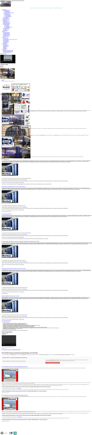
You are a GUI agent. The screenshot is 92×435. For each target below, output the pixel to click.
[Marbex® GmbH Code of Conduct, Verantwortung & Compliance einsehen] (15, 433)
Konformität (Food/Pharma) (22, 425)
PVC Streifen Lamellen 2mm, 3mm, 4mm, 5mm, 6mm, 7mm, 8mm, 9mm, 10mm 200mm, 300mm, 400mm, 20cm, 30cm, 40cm (20, 241)
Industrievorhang (5, 43)
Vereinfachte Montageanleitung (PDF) (10, 425)
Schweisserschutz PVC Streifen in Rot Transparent (11, 154)
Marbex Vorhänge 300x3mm (6, 23)
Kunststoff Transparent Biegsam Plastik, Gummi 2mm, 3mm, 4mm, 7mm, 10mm (14, 268)
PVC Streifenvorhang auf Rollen (7, 10)
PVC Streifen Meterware (7, 27)
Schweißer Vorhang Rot (6, 19)
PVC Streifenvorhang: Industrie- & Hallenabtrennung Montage (11, 349)
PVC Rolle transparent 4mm (6, 33)
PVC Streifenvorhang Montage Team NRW (8, 50)
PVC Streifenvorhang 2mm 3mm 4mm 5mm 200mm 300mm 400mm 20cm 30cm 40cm (14, 366)
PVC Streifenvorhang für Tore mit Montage (8, 51)
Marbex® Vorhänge (4, 9)
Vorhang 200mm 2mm (7, 11)
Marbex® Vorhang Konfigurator (17, 2)
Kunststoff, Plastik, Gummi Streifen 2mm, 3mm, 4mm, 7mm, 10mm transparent (13, 186)
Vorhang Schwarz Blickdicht (6, 18)
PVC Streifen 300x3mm (6, 13)
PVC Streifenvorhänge (5, 30)
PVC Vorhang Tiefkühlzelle (8, 16)
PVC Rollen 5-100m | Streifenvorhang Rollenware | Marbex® (10, 39)
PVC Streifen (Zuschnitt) (6, 24)
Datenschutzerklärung (7, 423)
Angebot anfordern (24, 179)
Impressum (4, 423)
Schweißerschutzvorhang (6, 42)
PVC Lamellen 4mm (7, 26)
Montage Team (3, 49)
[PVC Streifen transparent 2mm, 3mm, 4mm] (7, 147)
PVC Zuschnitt (5, 29)
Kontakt (1, 423)
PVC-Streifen (3, 37)
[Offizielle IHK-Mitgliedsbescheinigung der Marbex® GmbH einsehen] (11, 433)
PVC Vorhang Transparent (8, 15)
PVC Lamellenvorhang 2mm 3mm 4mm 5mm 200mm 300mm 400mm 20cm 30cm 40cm (15, 395)
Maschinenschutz (5, 48)
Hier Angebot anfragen (11, 115)
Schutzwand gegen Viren (6, 28)
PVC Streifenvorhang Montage (6, 22)
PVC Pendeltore (5, 44)
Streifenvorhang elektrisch (6, 21)
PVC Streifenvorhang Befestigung (7, 52)
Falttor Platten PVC (5, 46)
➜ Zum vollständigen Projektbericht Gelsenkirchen (52, 362)
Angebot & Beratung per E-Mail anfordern (18, 1)
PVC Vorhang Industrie (7, 14)
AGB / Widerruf (12, 423)
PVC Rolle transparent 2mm (6, 32)
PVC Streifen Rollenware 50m (6, 34)
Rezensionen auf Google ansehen (29, 425)
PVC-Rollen (3, 31)
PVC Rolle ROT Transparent (6, 35)
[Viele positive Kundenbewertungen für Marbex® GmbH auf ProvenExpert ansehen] (4, 433)
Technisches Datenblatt (17, 425)
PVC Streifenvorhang (5, 38)
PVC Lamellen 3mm (7, 25)
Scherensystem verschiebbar (6, 20)
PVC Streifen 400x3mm (6, 17)
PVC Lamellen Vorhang (6, 41)
